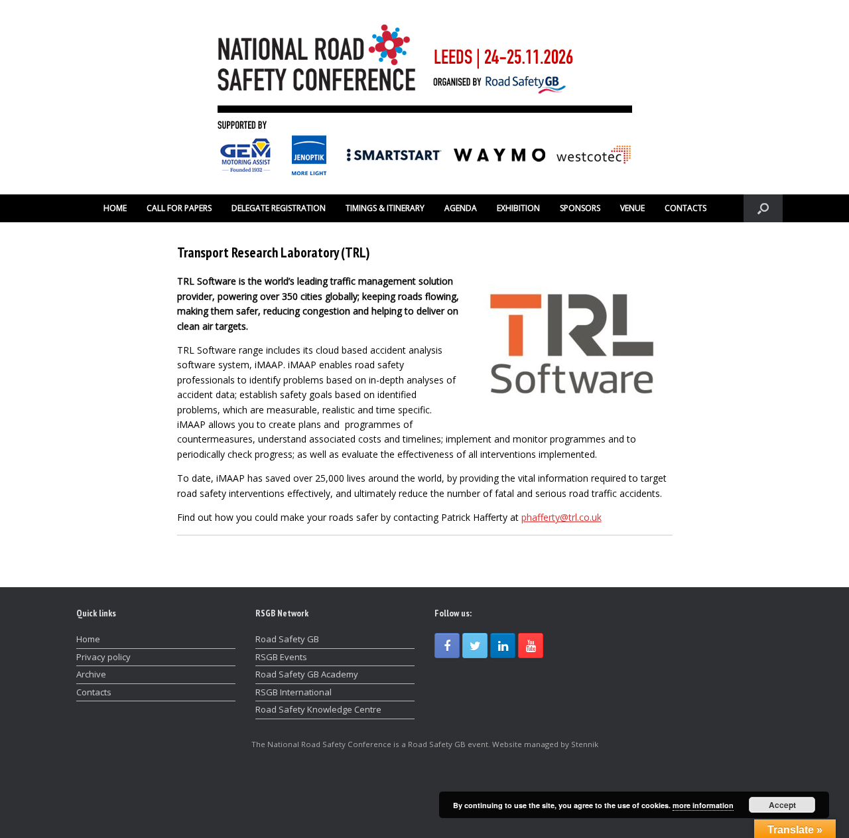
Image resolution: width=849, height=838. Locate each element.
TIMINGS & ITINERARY (385, 208)
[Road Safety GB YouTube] (530, 645)
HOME (115, 208)
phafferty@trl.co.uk (561, 517)
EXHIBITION (518, 208)
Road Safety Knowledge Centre (318, 709)
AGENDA (460, 208)
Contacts (93, 692)
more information (703, 805)
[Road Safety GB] (424, 97)
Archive (91, 674)
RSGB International (293, 692)
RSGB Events (281, 657)
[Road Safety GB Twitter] (475, 645)
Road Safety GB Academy (306, 674)
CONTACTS (685, 208)
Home (88, 639)
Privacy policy (103, 657)
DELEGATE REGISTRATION (278, 208)
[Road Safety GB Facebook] (447, 645)
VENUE (632, 208)
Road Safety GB (287, 639)
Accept (782, 805)
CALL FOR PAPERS (179, 208)
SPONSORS (580, 208)
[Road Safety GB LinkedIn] (502, 645)
